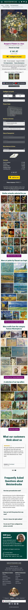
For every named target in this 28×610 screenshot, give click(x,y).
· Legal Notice (5, 576)
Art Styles (7, 5)
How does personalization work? (12, 490)
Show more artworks (14, 429)
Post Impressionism (14, 5)
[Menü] (1, 1)
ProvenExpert (11, 464)
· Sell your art (17, 576)
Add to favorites (21, 83)
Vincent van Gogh (6, 7)
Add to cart (15, 177)
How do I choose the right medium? (13, 519)
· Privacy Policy (5, 579)
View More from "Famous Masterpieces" (14, 377)
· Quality (16, 578)
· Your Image (17, 574)
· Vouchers (17, 581)
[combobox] (14, 100)
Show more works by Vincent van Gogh (14, 322)
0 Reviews (17, 86)
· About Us (4, 584)
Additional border (6, 98)
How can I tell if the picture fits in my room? (13, 513)
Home (2, 5)
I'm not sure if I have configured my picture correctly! (13, 525)
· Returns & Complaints (6, 583)
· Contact (4, 574)
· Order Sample (18, 583)
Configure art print (15, 57)
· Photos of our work (19, 579)
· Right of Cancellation (6, 581)
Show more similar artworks (14, 255)
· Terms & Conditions (6, 578)
